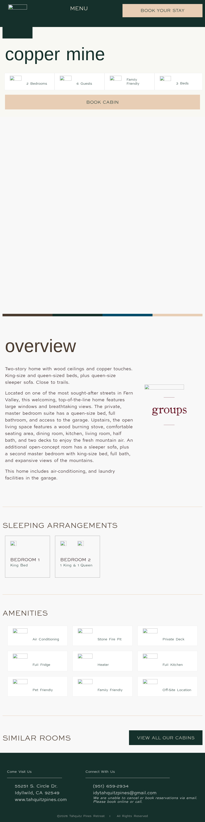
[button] (75, 8)
